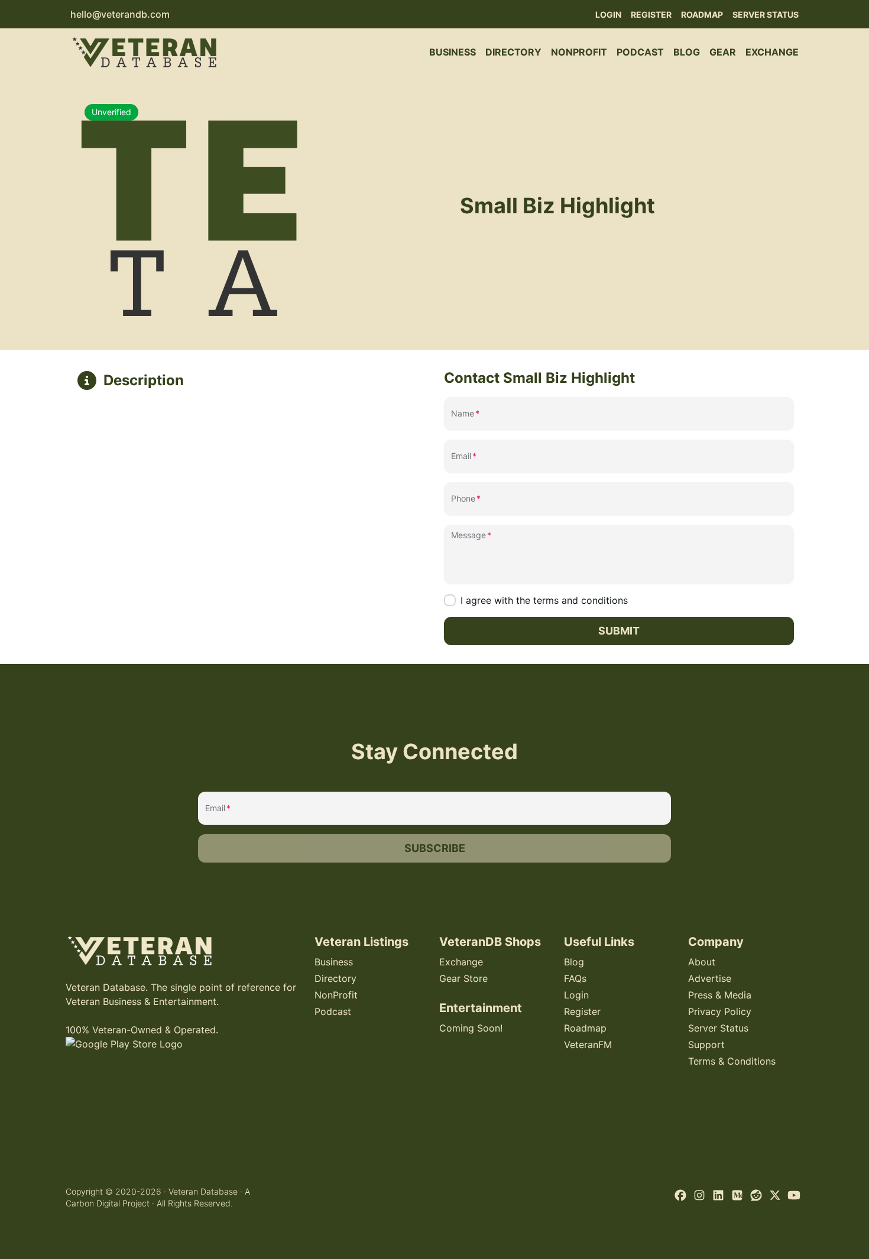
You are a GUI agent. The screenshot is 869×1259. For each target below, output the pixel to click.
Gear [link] (722, 52)
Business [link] (452, 52)
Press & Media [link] (719, 995)
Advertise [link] (709, 978)
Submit (619, 630)
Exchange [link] (772, 52)
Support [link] (706, 1044)
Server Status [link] (765, 14)
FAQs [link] (575, 978)
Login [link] (608, 14)
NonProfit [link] (579, 52)
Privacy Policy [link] (719, 1011)
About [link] (701, 962)
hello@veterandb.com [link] (120, 14)
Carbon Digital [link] (93, 1203)
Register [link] (651, 14)
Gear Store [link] (463, 978)
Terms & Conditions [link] (732, 1061)
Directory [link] (513, 52)
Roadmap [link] (702, 14)
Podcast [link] (640, 52)
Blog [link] (686, 52)
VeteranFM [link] (588, 1044)
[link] (144, 52)
